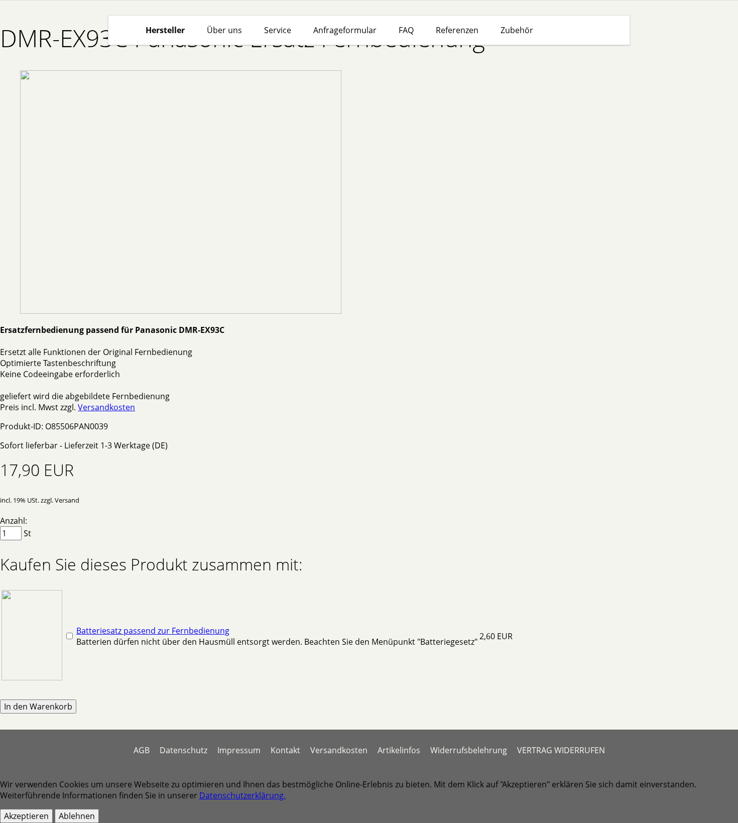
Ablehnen (77, 815)
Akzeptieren (26, 815)
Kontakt (285, 750)
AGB (142, 750)
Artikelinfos (399, 750)
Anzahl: (13, 520)
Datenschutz (183, 750)
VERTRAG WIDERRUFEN (561, 750)
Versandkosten (106, 407)
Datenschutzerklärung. (242, 795)
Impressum (239, 750)
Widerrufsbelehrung (468, 750)
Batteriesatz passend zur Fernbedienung (152, 630)
